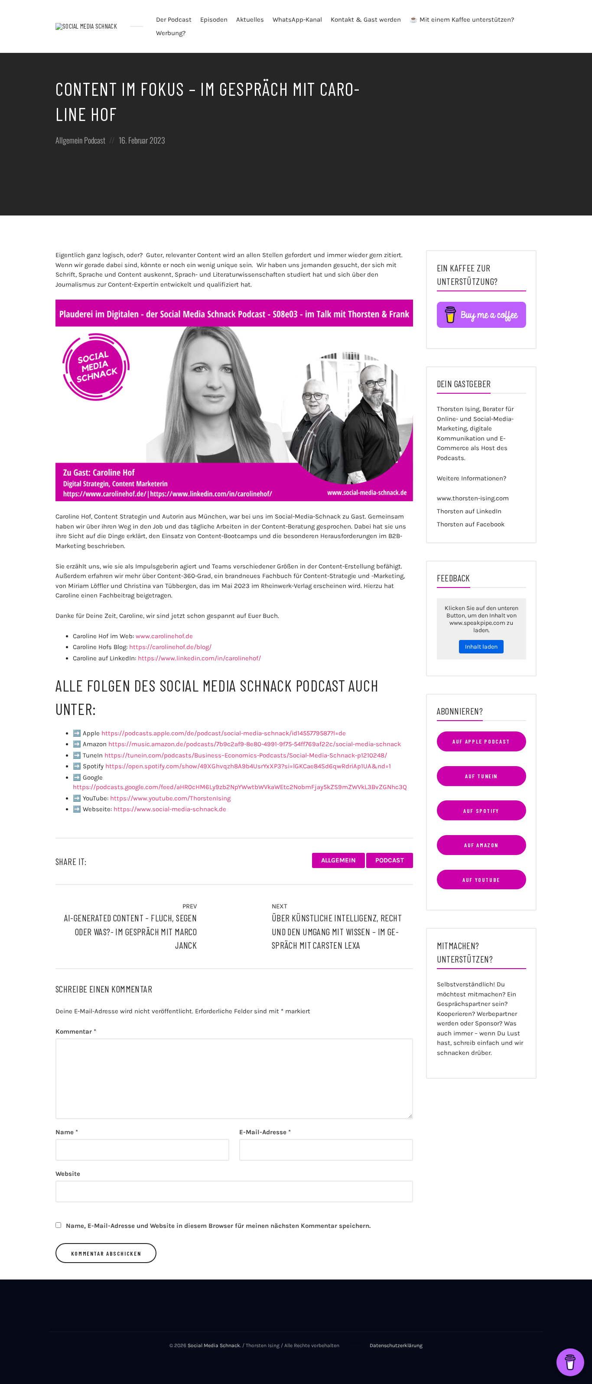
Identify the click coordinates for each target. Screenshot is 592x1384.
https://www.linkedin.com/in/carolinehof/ (199, 658)
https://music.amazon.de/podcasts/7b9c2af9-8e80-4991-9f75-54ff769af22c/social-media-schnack (254, 744)
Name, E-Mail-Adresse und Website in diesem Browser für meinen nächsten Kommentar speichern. (218, 1226)
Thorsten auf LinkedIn (469, 511)
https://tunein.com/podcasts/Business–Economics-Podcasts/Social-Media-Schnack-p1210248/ (245, 755)
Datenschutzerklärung (396, 1345)
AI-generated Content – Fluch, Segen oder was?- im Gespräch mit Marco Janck (130, 931)
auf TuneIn (481, 776)
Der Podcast (174, 19)
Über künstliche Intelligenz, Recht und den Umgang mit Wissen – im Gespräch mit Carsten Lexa (337, 931)
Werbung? (170, 33)
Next (280, 906)
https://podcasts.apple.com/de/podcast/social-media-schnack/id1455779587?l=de (223, 733)
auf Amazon (481, 845)
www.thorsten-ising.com (473, 498)
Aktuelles (250, 19)
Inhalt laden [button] (481, 646)
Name (66, 1132)
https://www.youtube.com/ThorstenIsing (170, 798)
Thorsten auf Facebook (470, 524)
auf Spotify (481, 810)
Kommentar (75, 1031)
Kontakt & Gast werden (366, 19)
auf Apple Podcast (481, 741)
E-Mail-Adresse (265, 1132)
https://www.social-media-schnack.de (170, 809)
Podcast (94, 140)
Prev (189, 906)
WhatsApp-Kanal (297, 19)
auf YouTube (481, 879)
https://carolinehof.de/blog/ (170, 647)
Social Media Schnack (214, 1345)
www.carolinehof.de (164, 636)
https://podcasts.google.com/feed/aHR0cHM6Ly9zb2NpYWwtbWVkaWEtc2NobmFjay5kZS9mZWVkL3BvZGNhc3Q (240, 787)
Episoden (214, 19)
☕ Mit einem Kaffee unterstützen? (462, 19)
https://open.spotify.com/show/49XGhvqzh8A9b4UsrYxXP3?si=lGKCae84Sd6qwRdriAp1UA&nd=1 (248, 766)
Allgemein (68, 140)
